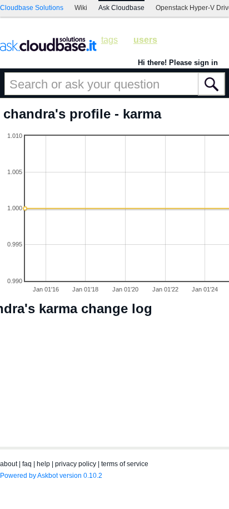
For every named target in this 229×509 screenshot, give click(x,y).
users (145, 40)
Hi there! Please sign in (178, 62)
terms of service (124, 464)
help (43, 464)
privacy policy (75, 464)
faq (27, 464)
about (8, 464)
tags (109, 40)
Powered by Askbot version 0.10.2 (51, 476)
